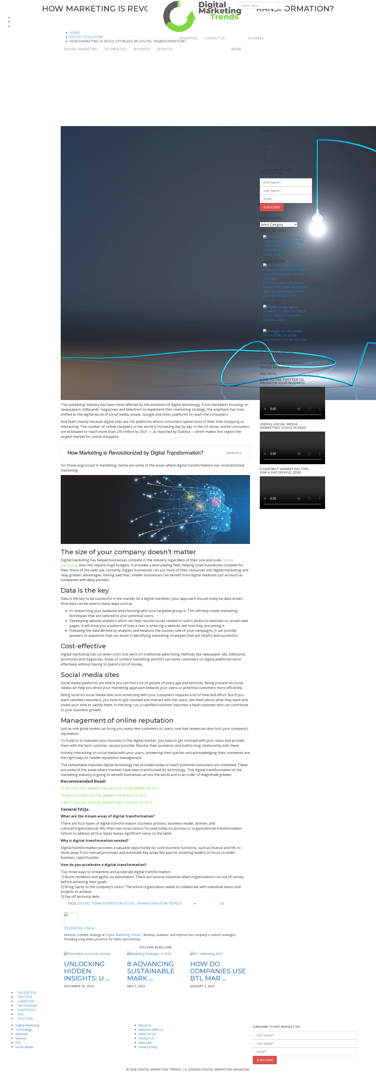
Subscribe (145, 1043)
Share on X (234, 453)
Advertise (188, 38)
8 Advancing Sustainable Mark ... (151, 971)
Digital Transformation (100, 904)
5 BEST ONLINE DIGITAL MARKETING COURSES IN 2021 (106, 802)
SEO (18, 1043)
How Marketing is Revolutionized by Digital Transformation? (135, 452)
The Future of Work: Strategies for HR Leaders (285, 337)
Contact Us (214, 38)
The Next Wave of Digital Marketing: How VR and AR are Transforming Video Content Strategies (285, 289)
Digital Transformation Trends (152, 904)
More (236, 49)
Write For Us (147, 1034)
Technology (115, 49)
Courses (256, 38)
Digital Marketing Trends (123, 935)
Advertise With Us (150, 1029)
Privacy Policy (148, 1047)
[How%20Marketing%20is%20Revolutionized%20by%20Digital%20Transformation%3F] (149, 910)
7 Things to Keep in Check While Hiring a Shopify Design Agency (284, 315)
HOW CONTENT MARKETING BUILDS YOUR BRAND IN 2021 (110, 788)
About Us (144, 1025)
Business (142, 49)
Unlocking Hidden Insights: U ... (87, 971)
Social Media (24, 1047)
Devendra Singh (79, 928)
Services (165, 49)
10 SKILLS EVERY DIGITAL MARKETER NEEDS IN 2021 (104, 795)
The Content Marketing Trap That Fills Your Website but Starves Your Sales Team (284, 248)
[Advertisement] (188, 93)
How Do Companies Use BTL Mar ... (218, 971)
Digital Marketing (81, 49)
